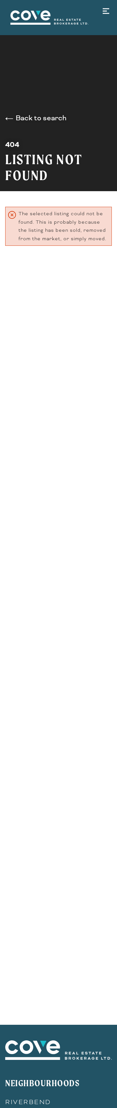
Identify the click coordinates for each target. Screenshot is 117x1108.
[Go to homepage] (58, 17)
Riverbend (28, 1102)
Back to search (41, 118)
